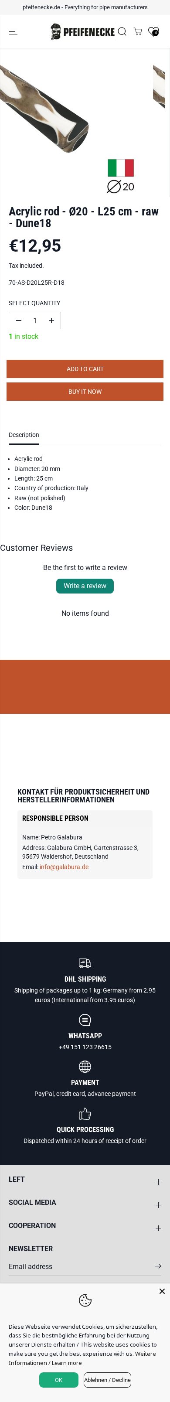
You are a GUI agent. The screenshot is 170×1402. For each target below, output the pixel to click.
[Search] (122, 31)
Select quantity (34, 303)
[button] (14, 32)
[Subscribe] (158, 1268)
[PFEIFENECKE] (83, 32)
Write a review (85, 586)
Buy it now (85, 391)
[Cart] (138, 31)
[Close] (162, 1291)
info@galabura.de (64, 866)
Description (24, 434)
